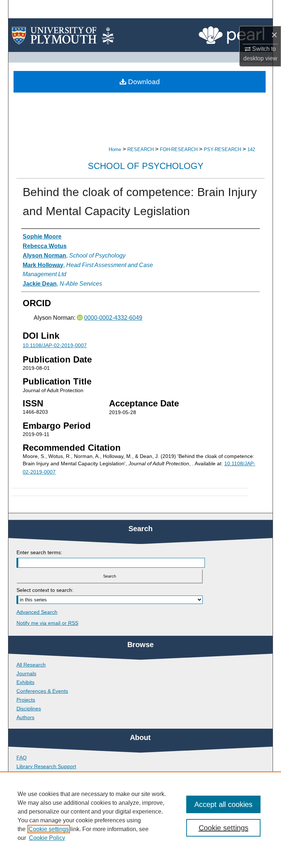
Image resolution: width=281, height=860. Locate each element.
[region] (140, 815)
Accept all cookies (223, 804)
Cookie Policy (47, 838)
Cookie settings (49, 829)
